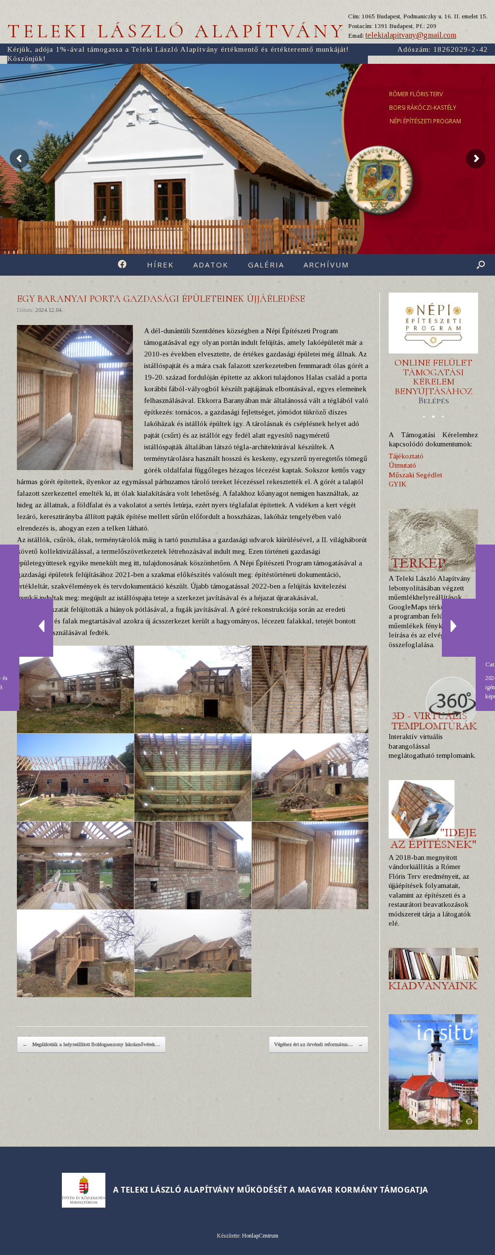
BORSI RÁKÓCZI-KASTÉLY (422, 107)
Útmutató (402, 465)
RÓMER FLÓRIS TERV (416, 94)
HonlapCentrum (260, 1236)
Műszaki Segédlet (415, 475)
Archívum (326, 264)
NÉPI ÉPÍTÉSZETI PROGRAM (425, 121)
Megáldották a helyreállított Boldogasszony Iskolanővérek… (91, 1044)
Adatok (211, 264)
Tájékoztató (406, 456)
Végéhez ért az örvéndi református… (318, 1044)
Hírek (160, 264)
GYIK (398, 484)
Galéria (266, 264)
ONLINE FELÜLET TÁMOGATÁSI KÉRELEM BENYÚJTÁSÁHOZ (433, 381)
